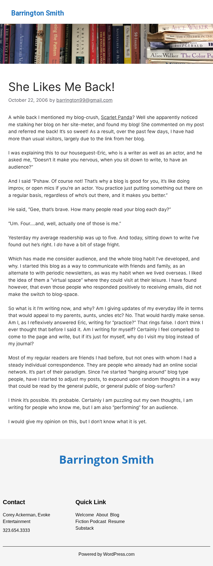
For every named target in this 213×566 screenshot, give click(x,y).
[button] (84, 515)
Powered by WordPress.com (106, 554)
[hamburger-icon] (195, 12)
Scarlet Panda (116, 117)
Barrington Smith (37, 13)
